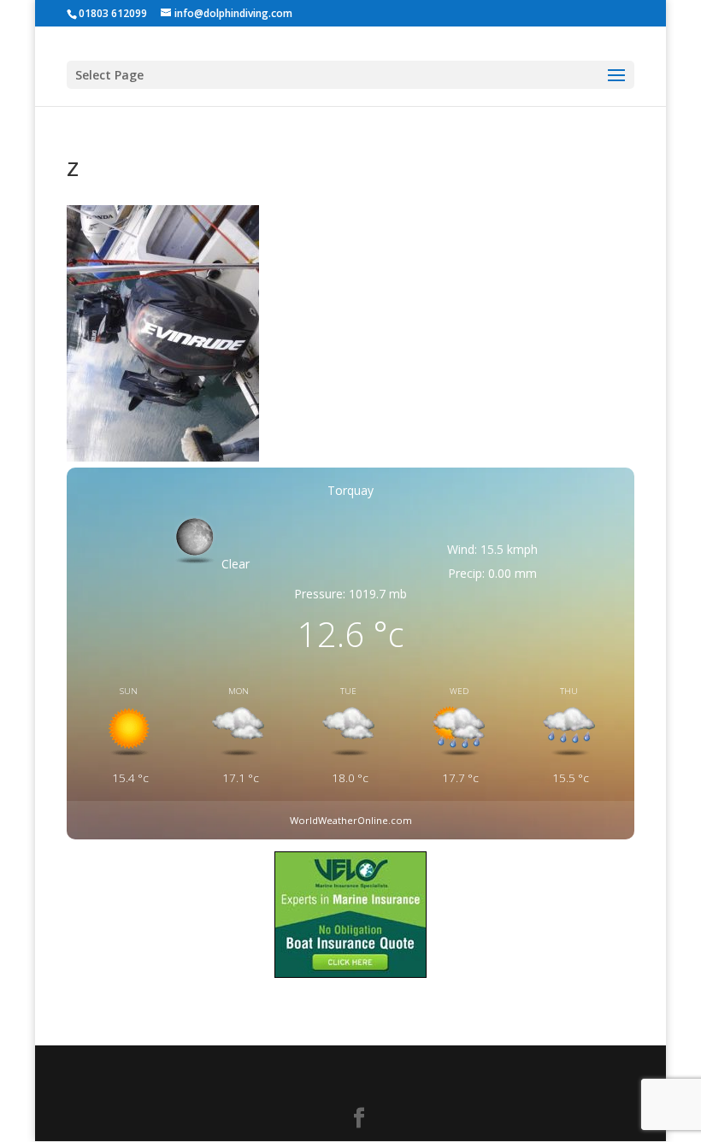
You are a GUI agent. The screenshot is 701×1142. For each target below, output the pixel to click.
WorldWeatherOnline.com (351, 820)
